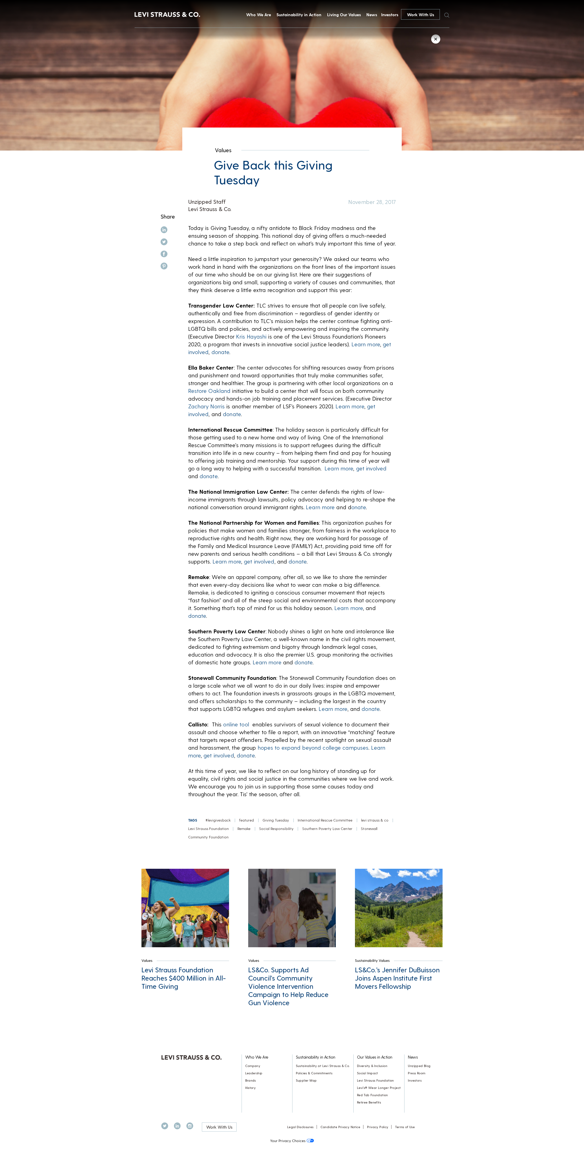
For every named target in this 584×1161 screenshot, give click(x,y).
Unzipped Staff (207, 201)
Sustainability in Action (298, 14)
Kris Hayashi (251, 336)
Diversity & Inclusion (372, 1066)
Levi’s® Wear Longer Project (379, 1088)
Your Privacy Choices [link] (287, 1140)
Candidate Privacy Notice (340, 1127)
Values (223, 150)
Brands (250, 1080)
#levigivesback (218, 820)
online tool (236, 724)
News (371, 14)
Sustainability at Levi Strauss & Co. (323, 1066)
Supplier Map (306, 1080)
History (250, 1088)
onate (358, 507)
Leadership (254, 1073)
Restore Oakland (209, 390)
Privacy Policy (377, 1127)
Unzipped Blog (419, 1066)
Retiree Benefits (369, 1102)
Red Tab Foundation (372, 1095)
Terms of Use (405, 1127)
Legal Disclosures (300, 1127)
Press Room (416, 1073)
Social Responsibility (276, 828)
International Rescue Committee (325, 820)
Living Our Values (344, 14)
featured (246, 820)
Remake (244, 828)
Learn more (366, 344)
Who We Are (258, 14)
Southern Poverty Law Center (327, 828)
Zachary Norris (206, 406)
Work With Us (420, 14)
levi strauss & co (374, 820)
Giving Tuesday (276, 820)
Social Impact (367, 1073)
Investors (389, 14)
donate (220, 352)
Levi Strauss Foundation (208, 828)
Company (253, 1066)
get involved (371, 468)
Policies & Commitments (314, 1073)
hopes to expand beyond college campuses (313, 747)
